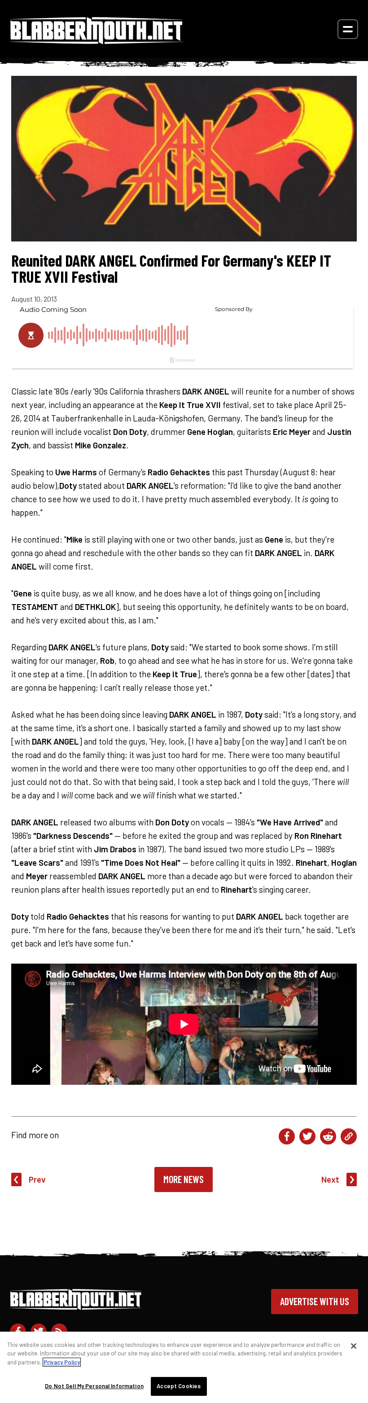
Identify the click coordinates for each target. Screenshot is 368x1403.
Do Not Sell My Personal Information (94, 1386)
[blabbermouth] (96, 41)
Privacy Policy (62, 1362)
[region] (184, 1367)
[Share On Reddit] (328, 1136)
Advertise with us (314, 1301)
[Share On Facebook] (287, 1136)
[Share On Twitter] (307, 1136)
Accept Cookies (179, 1386)
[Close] (354, 1346)
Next (330, 1179)
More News (183, 1179)
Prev (37, 1179)
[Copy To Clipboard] (349, 1136)
